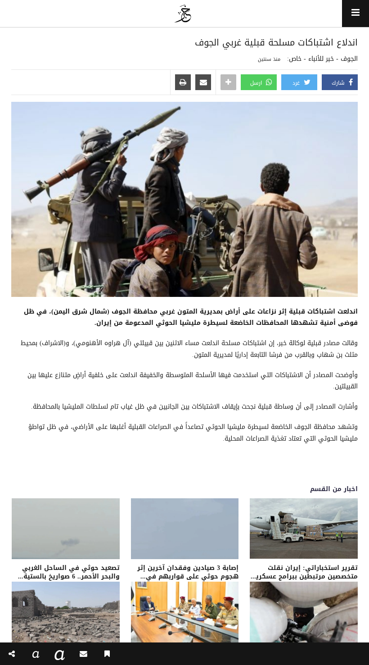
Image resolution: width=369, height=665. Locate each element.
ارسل (257, 83)
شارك (339, 83)
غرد (297, 83)
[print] (183, 83)
